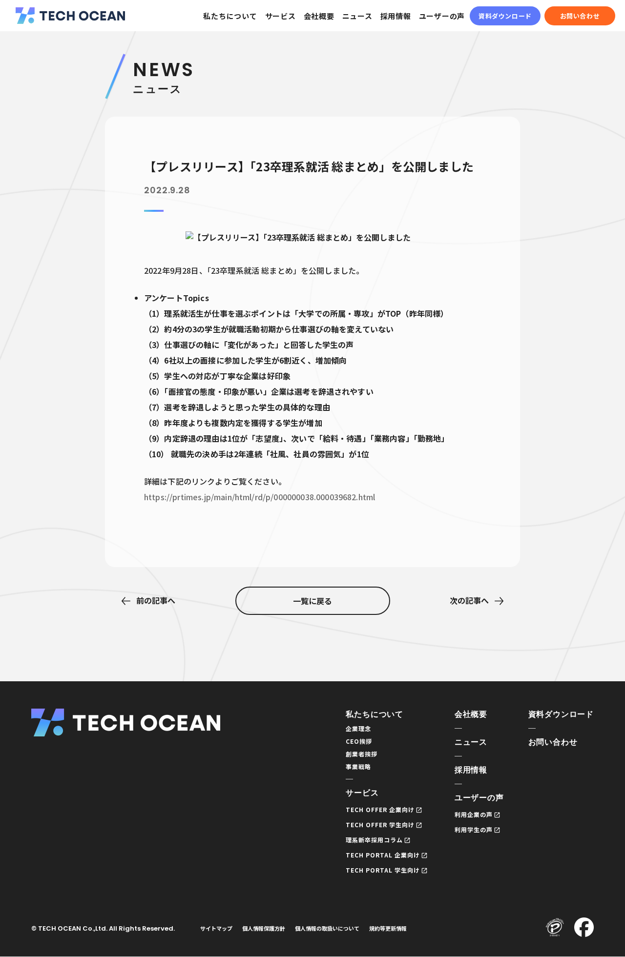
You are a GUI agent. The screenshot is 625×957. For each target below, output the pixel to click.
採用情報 (395, 16)
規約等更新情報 (388, 928)
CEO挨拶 (359, 741)
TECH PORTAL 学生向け (382, 870)
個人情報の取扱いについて (327, 928)
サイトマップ (216, 928)
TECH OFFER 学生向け (380, 824)
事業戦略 (358, 766)
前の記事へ (155, 600)
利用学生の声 (474, 829)
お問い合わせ (580, 15)
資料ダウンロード (505, 15)
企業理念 (358, 728)
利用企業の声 (474, 814)
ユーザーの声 (442, 16)
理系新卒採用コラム (374, 839)
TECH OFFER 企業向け (380, 809)
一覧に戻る (312, 601)
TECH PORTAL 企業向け (382, 855)
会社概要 (319, 16)
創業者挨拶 (361, 754)
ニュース (357, 16)
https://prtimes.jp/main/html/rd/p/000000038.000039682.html (259, 497)
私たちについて (230, 16)
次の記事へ (469, 600)
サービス (280, 16)
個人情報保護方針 (263, 928)
